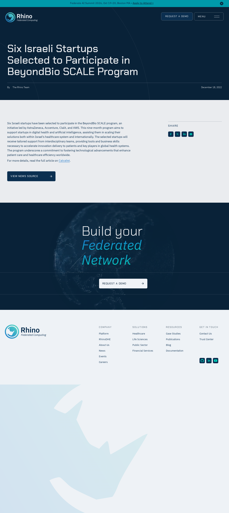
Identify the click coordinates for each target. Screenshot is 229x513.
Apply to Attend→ (143, 3)
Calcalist (64, 160)
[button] (208, 17)
